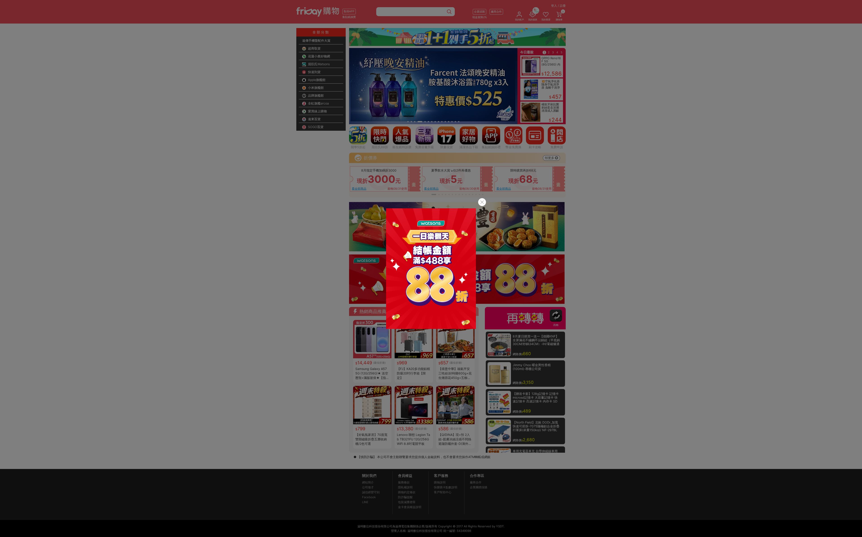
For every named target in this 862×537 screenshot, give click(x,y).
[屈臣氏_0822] (431, 268)
